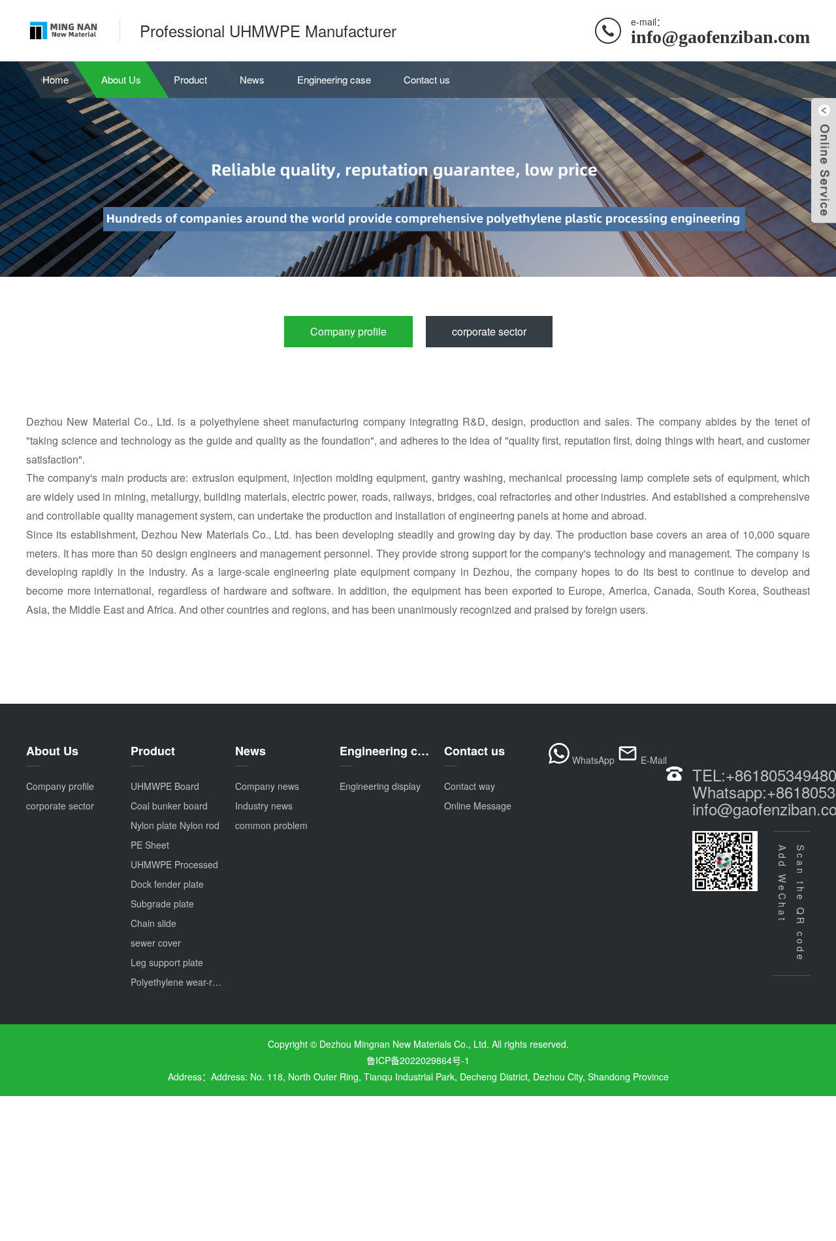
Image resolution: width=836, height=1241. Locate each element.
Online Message (477, 805)
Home (55, 79)
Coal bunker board (169, 805)
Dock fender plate (167, 883)
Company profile (348, 331)
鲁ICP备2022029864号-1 (418, 1060)
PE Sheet (150, 844)
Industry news (264, 805)
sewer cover (156, 942)
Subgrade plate (162, 903)
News (252, 79)
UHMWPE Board (165, 786)
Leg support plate (167, 962)
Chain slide (153, 923)
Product (190, 79)
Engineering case (334, 79)
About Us (121, 79)
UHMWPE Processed (174, 864)
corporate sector (489, 331)
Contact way (469, 786)
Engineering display (380, 786)
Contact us (427, 79)
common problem (271, 825)
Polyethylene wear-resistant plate (199, 981)
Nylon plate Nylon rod (175, 825)
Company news (267, 786)
